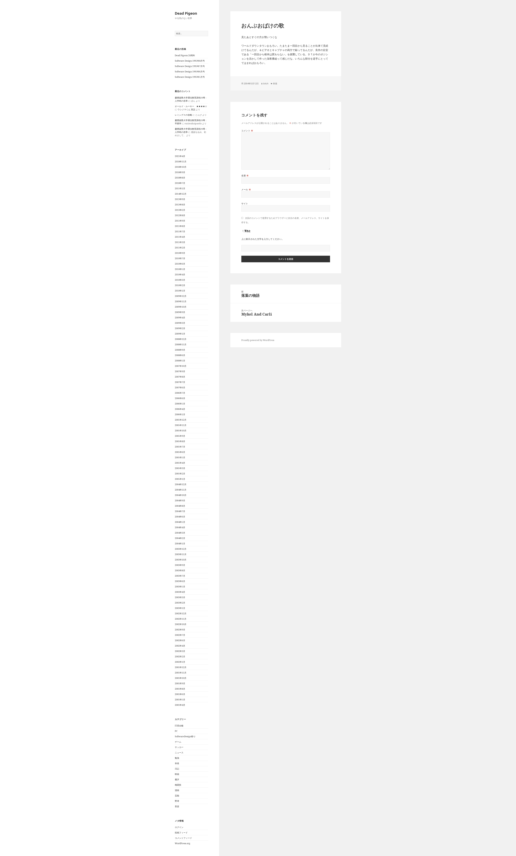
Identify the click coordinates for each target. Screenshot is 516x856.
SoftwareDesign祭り (185, 736)
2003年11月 (180, 554)
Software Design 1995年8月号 (190, 60)
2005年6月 (180, 452)
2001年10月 (180, 678)
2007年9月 (180, 371)
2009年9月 (180, 312)
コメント (247, 130)
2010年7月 (180, 258)
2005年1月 (180, 478)
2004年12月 (180, 484)
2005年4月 (180, 462)
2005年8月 (180, 441)
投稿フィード (181, 832)
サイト (244, 203)
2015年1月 (180, 188)
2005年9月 (180, 435)
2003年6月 (180, 581)
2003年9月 (180, 565)
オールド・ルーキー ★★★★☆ (191, 106)
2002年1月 (180, 661)
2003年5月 (180, 586)
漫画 (177, 790)
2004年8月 (180, 505)
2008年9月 (180, 349)
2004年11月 (180, 489)
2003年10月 (180, 559)
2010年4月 (180, 274)
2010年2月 (180, 285)
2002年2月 (180, 656)
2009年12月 (180, 296)
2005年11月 (180, 425)
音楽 (177, 806)
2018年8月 (180, 177)
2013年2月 (180, 209)
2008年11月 (180, 344)
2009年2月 (180, 328)
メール (246, 189)
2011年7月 (180, 231)
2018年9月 (180, 172)
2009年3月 (180, 322)
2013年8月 (180, 204)
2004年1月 (180, 543)
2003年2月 (180, 602)
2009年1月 (180, 333)
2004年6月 (180, 516)
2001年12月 (180, 667)
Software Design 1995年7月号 (190, 66)
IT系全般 (179, 725)
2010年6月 (180, 263)
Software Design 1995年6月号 (190, 71)
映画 (177, 774)
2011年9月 (180, 220)
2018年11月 (180, 161)
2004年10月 (180, 495)
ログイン (179, 827)
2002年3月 (180, 651)
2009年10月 (180, 306)
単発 (177, 763)
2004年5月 (180, 522)
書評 (177, 779)
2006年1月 (180, 414)
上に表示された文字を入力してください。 (262, 239)
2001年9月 (180, 683)
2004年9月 (180, 500)
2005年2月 (180, 473)
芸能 (177, 795)
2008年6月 (180, 355)
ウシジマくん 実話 (186, 109)
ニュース (179, 752)
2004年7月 (180, 511)
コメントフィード (183, 837)
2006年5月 (180, 403)
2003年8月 (180, 570)
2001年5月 (180, 699)
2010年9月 (180, 253)
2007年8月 (180, 376)
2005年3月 (180, 468)
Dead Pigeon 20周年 (185, 55)
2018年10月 (180, 166)
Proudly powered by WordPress (257, 340)
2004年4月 (180, 527)
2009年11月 (180, 301)
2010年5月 (180, 269)
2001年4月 (180, 704)
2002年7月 (180, 635)
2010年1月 (180, 290)
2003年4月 (180, 591)
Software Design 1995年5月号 (190, 76)
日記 (177, 768)
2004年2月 (180, 538)
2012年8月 (180, 215)
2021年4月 (180, 156)
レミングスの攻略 (183, 114)
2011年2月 (180, 247)
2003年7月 (180, 575)
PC (176, 731)
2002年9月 (180, 629)
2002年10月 (180, 624)
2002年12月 (180, 613)
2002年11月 (180, 618)
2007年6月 (180, 387)
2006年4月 (180, 409)
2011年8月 (180, 226)
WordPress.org (182, 843)
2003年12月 (180, 548)
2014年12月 (180, 193)
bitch (265, 83)
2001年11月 (180, 672)
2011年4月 (180, 236)
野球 (177, 801)
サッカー (179, 747)
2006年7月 (180, 392)
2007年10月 (180, 366)
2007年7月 (180, 382)
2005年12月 (180, 419)
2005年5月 (180, 457)
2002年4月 (180, 645)
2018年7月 (180, 183)
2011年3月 (180, 242)
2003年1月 (180, 608)
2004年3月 (180, 532)
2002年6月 (180, 640)
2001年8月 (180, 688)
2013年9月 (180, 199)
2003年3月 (180, 597)
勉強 (177, 757)
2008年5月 (180, 360)
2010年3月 (180, 279)
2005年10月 (180, 430)
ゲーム (178, 741)
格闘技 (178, 784)
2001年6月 (180, 694)
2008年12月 (180, 339)
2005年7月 (180, 446)
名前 (245, 175)
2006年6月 (180, 398)
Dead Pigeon (186, 13)
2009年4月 (180, 317)
